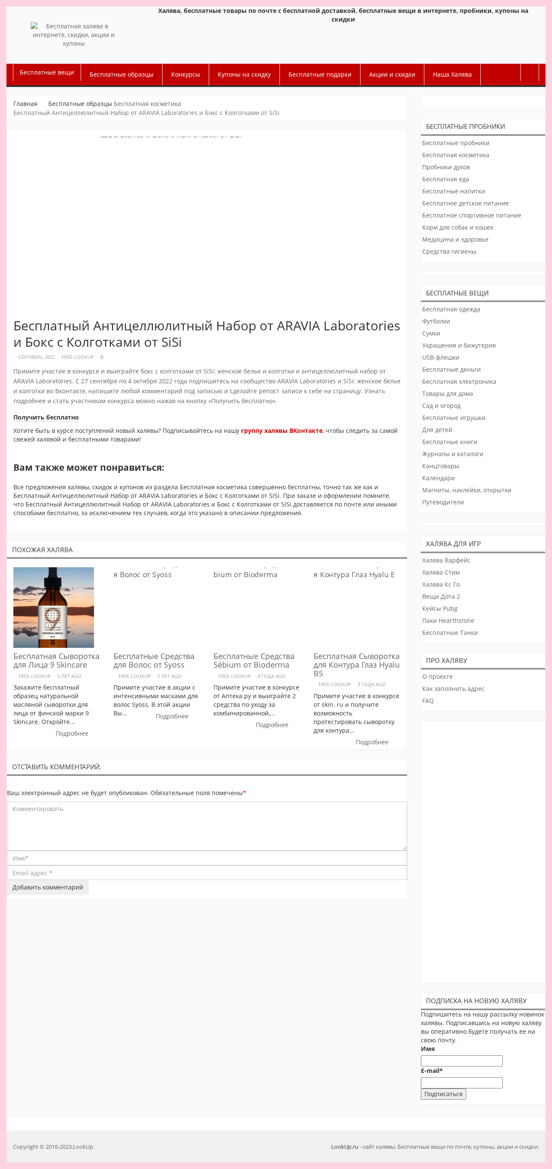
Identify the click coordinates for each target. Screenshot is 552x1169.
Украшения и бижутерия (459, 345)
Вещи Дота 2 (441, 596)
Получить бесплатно (46, 417)
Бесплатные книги (449, 442)
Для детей (437, 430)
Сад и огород (441, 405)
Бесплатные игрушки (454, 418)
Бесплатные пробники (455, 143)
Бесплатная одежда (451, 309)
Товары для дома (447, 393)
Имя (428, 1049)
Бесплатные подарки (320, 74)
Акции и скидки (392, 74)
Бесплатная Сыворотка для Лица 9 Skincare (56, 660)
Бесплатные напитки (453, 191)
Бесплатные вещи (47, 72)
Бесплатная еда (445, 179)
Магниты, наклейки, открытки (466, 490)
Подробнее (73, 733)
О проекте (437, 676)
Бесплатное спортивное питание (471, 215)
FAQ (428, 700)
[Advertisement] (483, 850)
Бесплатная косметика (147, 103)
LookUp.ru (344, 1146)
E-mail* (432, 1070)
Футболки (436, 321)
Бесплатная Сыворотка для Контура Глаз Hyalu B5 (357, 664)
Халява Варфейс (446, 560)
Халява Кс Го (441, 584)
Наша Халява (452, 74)
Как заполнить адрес (453, 688)
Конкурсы (185, 74)
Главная (25, 103)
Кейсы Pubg (440, 608)
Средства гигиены (449, 251)
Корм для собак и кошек (457, 227)
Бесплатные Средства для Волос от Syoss (153, 660)
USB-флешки (440, 357)
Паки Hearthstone (448, 620)
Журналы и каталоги (452, 454)
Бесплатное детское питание (465, 203)
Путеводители (443, 502)
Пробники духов (446, 167)
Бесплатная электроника (459, 381)
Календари (438, 478)
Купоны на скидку (244, 74)
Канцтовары (440, 466)
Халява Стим (441, 572)
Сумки (431, 333)
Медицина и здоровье (455, 239)
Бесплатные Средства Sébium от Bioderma (254, 660)
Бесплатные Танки (450, 632)
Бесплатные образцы (122, 74)
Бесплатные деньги (451, 369)
